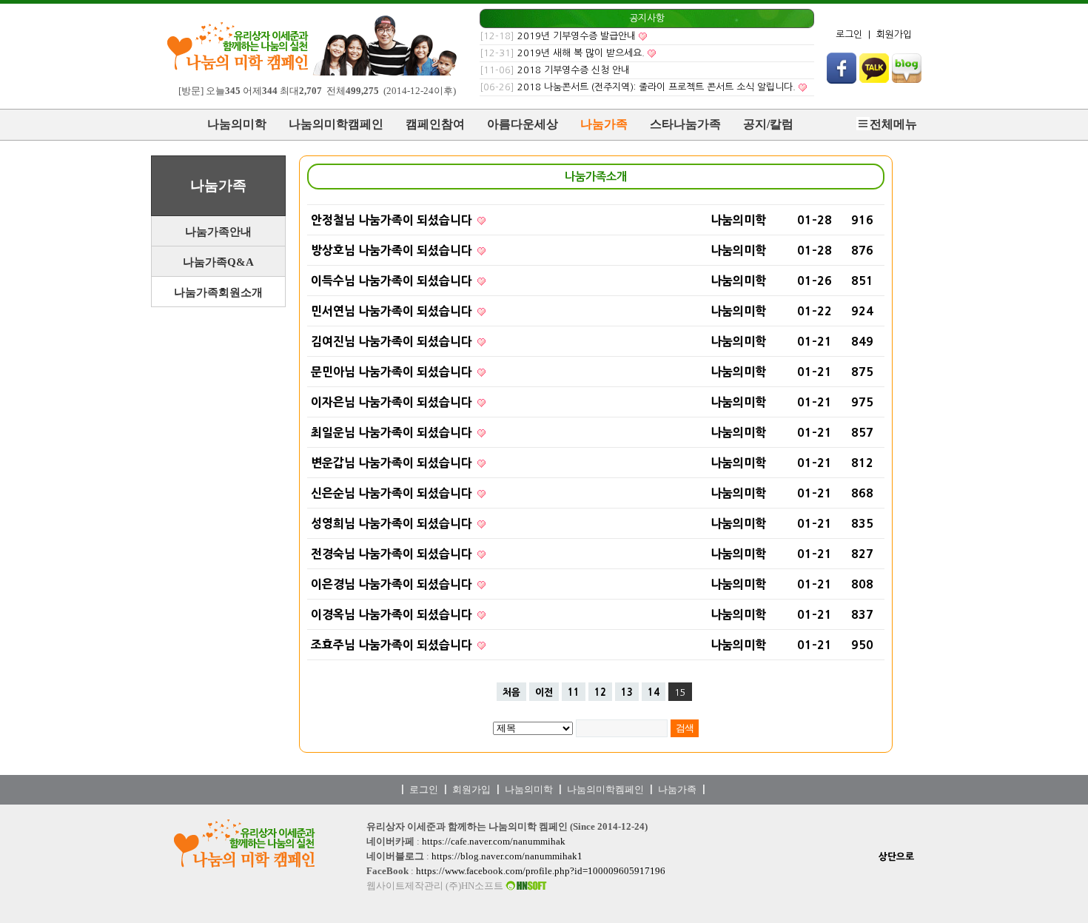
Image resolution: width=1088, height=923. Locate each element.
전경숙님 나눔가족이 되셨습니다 (393, 554)
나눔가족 (604, 124)
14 (653, 692)
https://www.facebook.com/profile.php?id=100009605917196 (540, 871)
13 (627, 692)
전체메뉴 (893, 124)
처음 (511, 692)
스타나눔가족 (685, 124)
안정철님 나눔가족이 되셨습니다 (393, 220)
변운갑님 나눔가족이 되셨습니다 (393, 463)
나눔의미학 (236, 124)
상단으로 (896, 857)
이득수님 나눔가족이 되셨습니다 (393, 280)
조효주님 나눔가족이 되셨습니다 (393, 645)
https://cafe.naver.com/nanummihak (493, 841)
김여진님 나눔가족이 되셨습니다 (393, 341)
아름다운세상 (522, 124)
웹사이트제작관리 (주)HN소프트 (436, 886)
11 (574, 692)
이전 (544, 692)
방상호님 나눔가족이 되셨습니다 (393, 250)
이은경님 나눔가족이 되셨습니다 (393, 584)
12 (600, 692)
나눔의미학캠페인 (336, 124)
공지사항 (647, 18)
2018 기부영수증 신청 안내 (573, 70)
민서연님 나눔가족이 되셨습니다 (393, 311)
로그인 (849, 34)
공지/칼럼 (768, 124)
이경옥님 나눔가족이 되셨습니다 (393, 614)
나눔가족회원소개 (218, 292)
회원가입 (894, 34)
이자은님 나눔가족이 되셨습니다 (393, 402)
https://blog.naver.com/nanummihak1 (506, 856)
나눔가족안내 (218, 232)
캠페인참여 (435, 124)
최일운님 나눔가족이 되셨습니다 (393, 432)
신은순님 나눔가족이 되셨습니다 (393, 493)
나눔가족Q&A (218, 262)
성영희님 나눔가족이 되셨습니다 (393, 523)
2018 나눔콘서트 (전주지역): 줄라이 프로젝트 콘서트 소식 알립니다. (656, 87)
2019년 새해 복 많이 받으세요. (581, 53)
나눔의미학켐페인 (605, 789)
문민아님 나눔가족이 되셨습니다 (393, 371)
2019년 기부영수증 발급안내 (576, 36)
